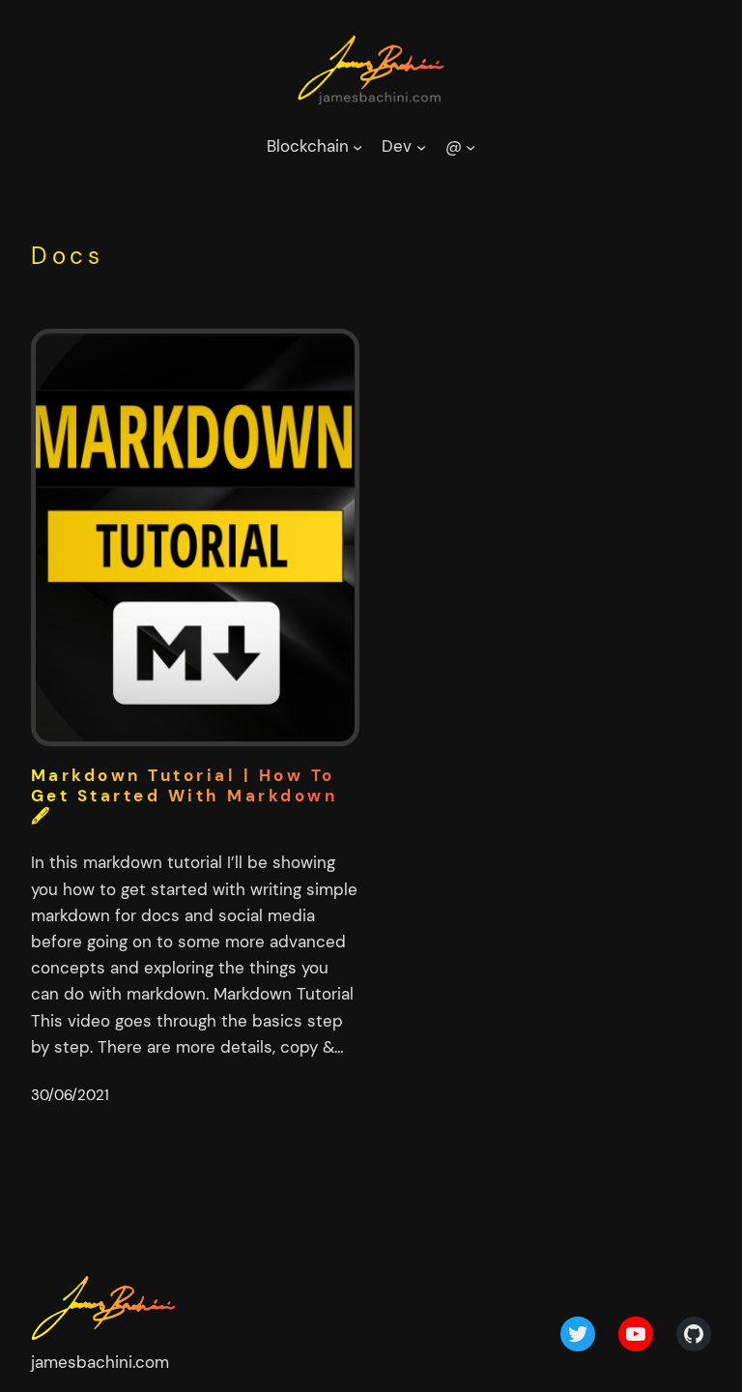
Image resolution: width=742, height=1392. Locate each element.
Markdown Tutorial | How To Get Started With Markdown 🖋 (184, 796)
